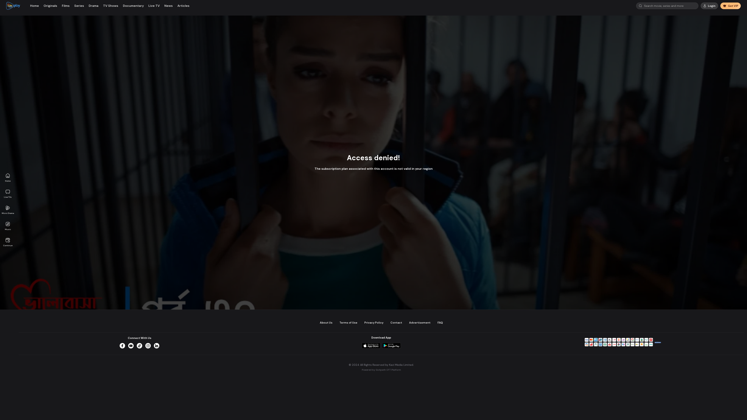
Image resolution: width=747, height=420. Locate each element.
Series (79, 6)
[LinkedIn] (156, 345)
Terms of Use (348, 322)
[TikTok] (139, 345)
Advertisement (419, 322)
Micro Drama (8, 213)
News (168, 6)
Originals (50, 6)
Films (66, 6)
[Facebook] (122, 345)
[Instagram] (148, 345)
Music (8, 229)
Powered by (381, 369)
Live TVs (8, 197)
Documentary (133, 6)
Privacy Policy (373, 322)
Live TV (154, 6)
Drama (93, 6)
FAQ (440, 322)
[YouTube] (131, 345)
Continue (7, 245)
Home (8, 181)
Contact (396, 322)
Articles (183, 6)
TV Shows (110, 6)
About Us (326, 322)
